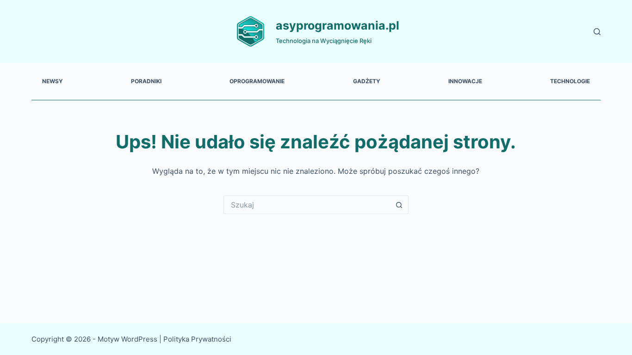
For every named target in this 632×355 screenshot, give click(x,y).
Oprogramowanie (257, 81)
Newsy (52, 81)
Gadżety (366, 81)
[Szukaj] (597, 31)
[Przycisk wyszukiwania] (399, 205)
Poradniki (146, 81)
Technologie (570, 81)
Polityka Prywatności (198, 339)
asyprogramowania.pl (337, 25)
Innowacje (465, 81)
